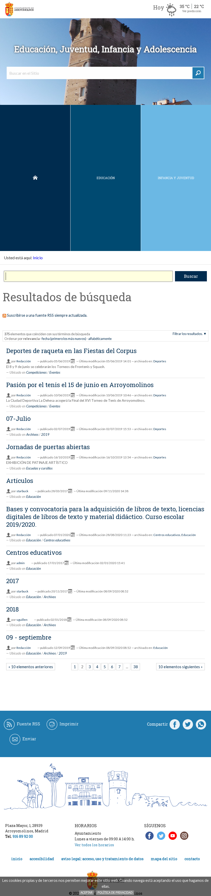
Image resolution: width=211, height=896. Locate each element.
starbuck (22, 491)
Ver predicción (191, 11)
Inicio (35, 178)
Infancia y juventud (176, 178)
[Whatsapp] (201, 724)
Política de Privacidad (115, 892)
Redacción (23, 361)
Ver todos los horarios (94, 844)
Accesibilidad (42, 858)
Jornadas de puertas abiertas (48, 447)
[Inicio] (19, 9)
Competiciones (36, 372)
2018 (12, 609)
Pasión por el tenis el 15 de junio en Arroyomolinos (80, 385)
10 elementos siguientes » (180, 666)
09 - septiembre (28, 637)
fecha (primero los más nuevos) (64, 339)
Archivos (32, 434)
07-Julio (18, 418)
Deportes (159, 361)
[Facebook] (175, 724)
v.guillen (22, 619)
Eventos (54, 372)
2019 (45, 434)
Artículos (19, 480)
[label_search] (198, 73)
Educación (105, 178)
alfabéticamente (100, 339)
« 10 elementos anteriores (30, 666)
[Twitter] (188, 724)
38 (135, 666)
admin (20, 563)
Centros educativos (166, 535)
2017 (12, 581)
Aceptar (86, 892)
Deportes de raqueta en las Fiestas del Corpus (71, 351)
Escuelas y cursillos (39, 468)
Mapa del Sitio (164, 858)
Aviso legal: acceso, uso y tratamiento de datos (102, 858)
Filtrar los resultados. (188, 334)
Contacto (192, 858)
